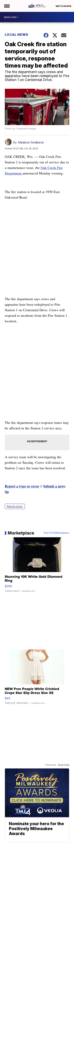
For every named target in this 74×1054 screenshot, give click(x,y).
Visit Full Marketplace (56, 533)
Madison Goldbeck (31, 142)
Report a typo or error (22, 486)
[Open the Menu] (6, 6)
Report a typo (15, 506)
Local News (16, 35)
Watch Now (62, 6)
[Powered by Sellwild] (63, 765)
